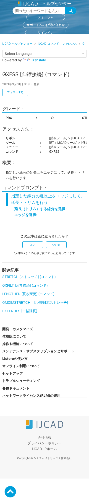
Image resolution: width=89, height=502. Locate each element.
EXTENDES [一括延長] (19, 311)
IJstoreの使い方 (15, 358)
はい (32, 244)
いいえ (56, 244)
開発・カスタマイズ (17, 329)
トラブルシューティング (21, 380)
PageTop (10, 491)
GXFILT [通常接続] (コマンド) (25, 285)
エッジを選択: (25, 214)
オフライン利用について (21, 366)
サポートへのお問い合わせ (45, 25)
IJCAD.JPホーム (44, 449)
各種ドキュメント (16, 388)
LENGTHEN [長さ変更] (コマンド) (28, 294)
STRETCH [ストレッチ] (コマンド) (29, 277)
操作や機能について (17, 344)
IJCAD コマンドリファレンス (57, 43)
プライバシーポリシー (44, 443)
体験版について (14, 336)
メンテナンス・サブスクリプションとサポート (38, 351)
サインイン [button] (46, 32)
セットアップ (12, 373)
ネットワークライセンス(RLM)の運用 (31, 395)
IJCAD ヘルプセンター (17, 43)
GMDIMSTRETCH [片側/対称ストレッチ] (35, 302)
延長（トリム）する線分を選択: (40, 208)
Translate (38, 60)
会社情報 (44, 437)
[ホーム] (44, 427)
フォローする (15, 92)
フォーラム (46, 17)
